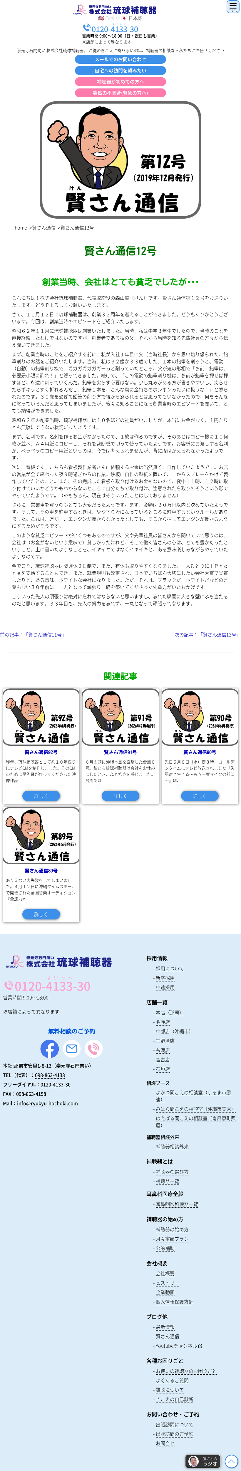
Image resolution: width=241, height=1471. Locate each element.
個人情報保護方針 (174, 1301)
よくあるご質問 (172, 1380)
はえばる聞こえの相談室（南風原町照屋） (196, 1122)
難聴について (170, 1389)
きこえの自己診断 (174, 1399)
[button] (202, 1461)
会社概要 (165, 1273)
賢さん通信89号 (41, 870)
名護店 (163, 1021)
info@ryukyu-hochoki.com (47, 1103)
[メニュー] (233, 6)
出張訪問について (174, 1424)
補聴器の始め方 (172, 1229)
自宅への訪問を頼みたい (120, 70)
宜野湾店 (165, 1040)
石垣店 (163, 1068)
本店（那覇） (170, 1012)
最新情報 (165, 1326)
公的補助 (165, 1247)
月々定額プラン (172, 1238)
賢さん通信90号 (199, 752)
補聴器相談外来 (172, 1146)
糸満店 (163, 1049)
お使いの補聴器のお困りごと (186, 1370)
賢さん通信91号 (120, 752)
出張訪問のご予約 (174, 1433)
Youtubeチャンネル (176, 1345)
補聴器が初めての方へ (120, 81)
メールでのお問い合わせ (120, 59)
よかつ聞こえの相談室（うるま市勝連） (193, 1096)
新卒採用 (165, 977)
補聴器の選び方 (172, 1171)
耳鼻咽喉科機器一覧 (177, 1203)
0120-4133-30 (56, 1084)
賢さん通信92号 (41, 752)
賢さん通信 (44, 227)
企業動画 (165, 1292)
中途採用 (165, 987)
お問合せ (165, 1443)
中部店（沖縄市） (174, 1031)
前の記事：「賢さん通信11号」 (33, 634)
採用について (170, 968)
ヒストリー (167, 1282)
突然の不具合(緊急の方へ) (120, 92)
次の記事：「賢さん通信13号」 (208, 634)
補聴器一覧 (167, 1180)
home (21, 227)
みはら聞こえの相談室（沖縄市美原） (196, 1108)
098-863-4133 (50, 1074)
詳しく (41, 795)
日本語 (135, 17)
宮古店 (163, 1059)
